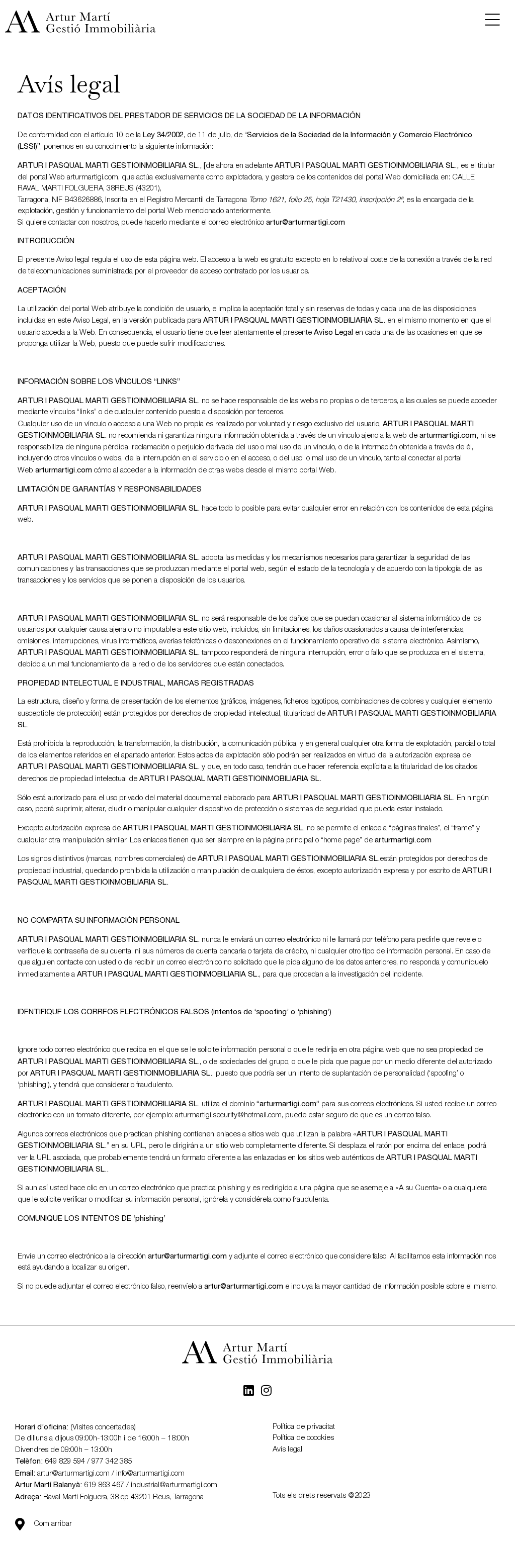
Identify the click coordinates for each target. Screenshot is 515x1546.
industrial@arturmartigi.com (174, 1485)
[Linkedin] (249, 1390)
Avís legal (287, 1449)
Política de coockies (303, 1437)
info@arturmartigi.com (150, 1473)
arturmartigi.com (92, 177)
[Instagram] (267, 1390)
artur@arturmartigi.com (73, 1473)
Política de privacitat (304, 1426)
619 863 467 (104, 1485)
